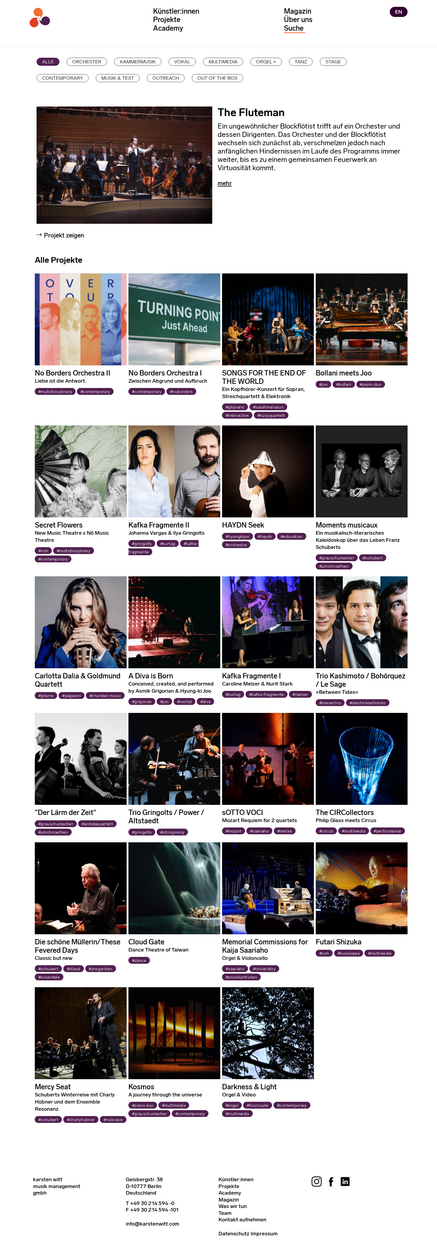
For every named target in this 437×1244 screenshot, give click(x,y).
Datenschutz (233, 1233)
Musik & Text (117, 78)
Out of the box (217, 78)
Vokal (182, 62)
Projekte (166, 19)
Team (225, 1213)
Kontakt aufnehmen (242, 1219)
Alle (48, 62)
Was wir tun (232, 1206)
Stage (333, 62)
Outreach (166, 78)
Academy (168, 28)
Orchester (86, 62)
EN (398, 12)
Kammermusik (138, 62)
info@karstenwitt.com (152, 1223)
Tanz (301, 62)
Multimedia (223, 62)
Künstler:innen (176, 11)
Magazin (297, 11)
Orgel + (266, 62)
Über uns (298, 19)
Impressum (264, 1233)
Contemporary (62, 78)
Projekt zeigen (64, 235)
